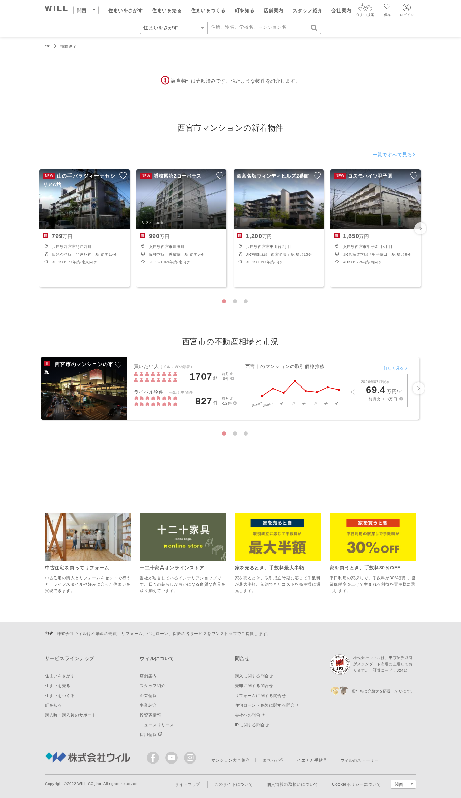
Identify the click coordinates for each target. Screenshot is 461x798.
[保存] (387, 7)
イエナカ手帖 (310, 760)
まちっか (271, 760)
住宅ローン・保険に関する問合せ (267, 705)
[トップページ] (56, 9)
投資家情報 (150, 715)
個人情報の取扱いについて (292, 784)
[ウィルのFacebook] (154, 759)
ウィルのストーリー (359, 760)
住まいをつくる (208, 10)
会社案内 (341, 10)
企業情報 (148, 695)
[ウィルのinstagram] (190, 758)
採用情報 (149, 734)
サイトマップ (187, 784)
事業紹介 (148, 705)
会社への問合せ (250, 715)
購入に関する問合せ (254, 676)
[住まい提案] (365, 9)
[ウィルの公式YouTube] (173, 759)
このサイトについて (233, 784)
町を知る (245, 10)
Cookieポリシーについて (356, 784)
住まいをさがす (125, 10)
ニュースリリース (157, 725)
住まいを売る (167, 10)
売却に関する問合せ (254, 685)
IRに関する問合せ (252, 725)
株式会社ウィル (47, 46)
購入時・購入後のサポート (70, 715)
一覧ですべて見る (392, 154)
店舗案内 (273, 10)
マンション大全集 (228, 760)
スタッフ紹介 (307, 10)
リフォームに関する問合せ (260, 695)
